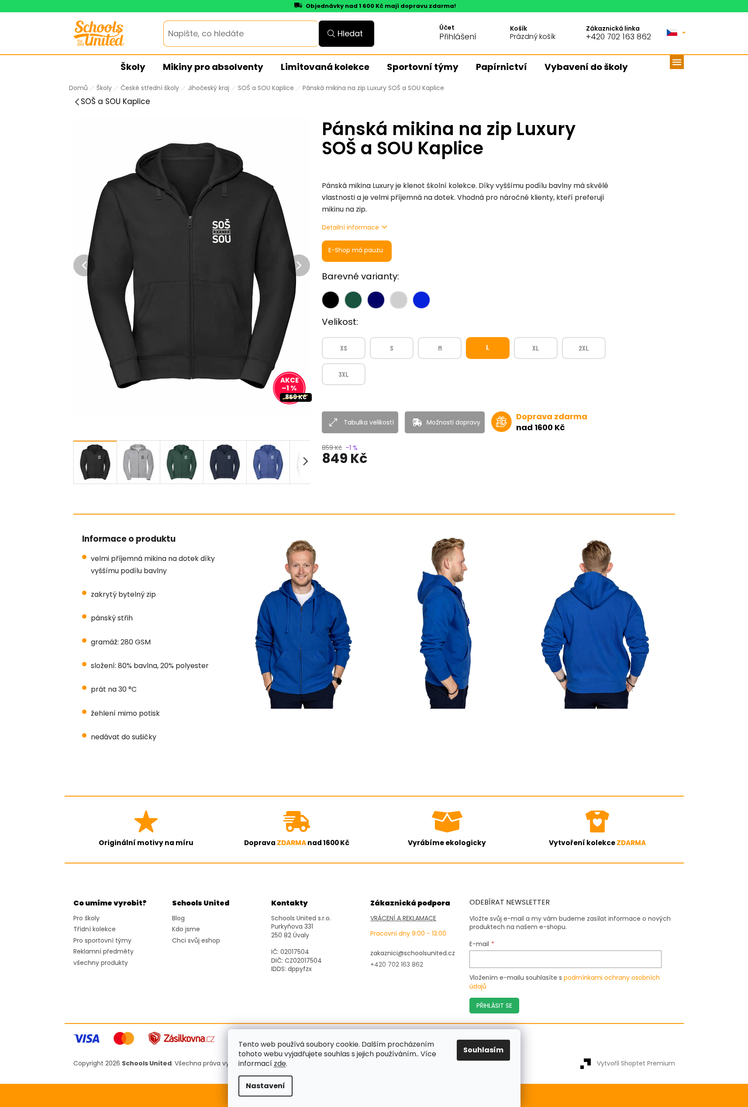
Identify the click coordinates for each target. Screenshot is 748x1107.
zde (280, 1063)
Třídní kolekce (94, 929)
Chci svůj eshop (196, 940)
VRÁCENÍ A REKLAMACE (403, 918)
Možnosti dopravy (453, 422)
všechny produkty (100, 963)
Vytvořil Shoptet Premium (636, 1063)
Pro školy (86, 918)
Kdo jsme (186, 929)
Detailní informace (350, 227)
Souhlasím (483, 1050)
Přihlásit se (494, 1005)
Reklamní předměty (103, 951)
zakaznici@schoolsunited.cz (412, 953)
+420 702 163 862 (618, 36)
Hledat (350, 33)
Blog (178, 918)
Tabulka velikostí (369, 422)
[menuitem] (133, 67)
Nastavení (265, 1086)
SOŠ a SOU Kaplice (115, 101)
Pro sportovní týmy (102, 940)
